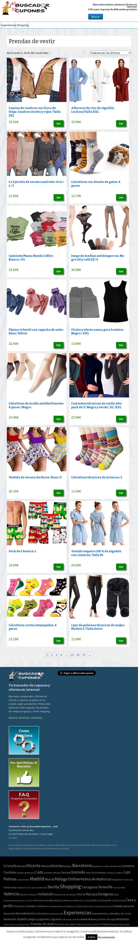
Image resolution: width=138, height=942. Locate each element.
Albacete (21, 866)
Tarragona (89, 887)
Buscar (95, 16)
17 (83, 655)
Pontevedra (10, 887)
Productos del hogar (65, 924)
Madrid (37, 879)
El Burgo (57, 872)
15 (72, 655)
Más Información (106, 937)
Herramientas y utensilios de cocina (111, 913)
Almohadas (39, 900)
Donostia (48, 872)
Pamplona (116, 879)
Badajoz (67, 866)
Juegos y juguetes (38, 919)
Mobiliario (122, 919)
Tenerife (105, 886)
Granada (78, 872)
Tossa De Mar (119, 887)
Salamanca (22, 887)
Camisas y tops (118, 900)
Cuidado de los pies (103, 906)
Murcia (49, 879)
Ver (58, 123)
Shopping (22, 25)
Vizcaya (91, 894)
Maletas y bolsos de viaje (102, 919)
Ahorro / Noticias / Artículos (25, 717)
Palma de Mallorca (95, 879)
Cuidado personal (123, 906)
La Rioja (109, 872)
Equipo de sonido (56, 913)
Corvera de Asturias (25, 872)
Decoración (9, 913)
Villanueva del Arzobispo (64, 894)
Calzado (85, 900)
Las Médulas (119, 873)
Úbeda (116, 895)
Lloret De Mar (23, 879)
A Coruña (10, 866)
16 (78, 655)
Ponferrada (127, 879)
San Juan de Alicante (37, 887)
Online (74, 879)
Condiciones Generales (21, 830)
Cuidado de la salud (84, 906)
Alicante (33, 865)
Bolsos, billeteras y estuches (68, 900)
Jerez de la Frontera (96, 872)
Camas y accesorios (100, 900)
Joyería (22, 919)
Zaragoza (105, 894)
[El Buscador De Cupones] (26, 7)
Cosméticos (69, 906)
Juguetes (56, 919)
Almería (45, 866)
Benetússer (97, 866)
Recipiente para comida (120, 924)
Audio (46, 900)
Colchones (42, 906)
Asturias (56, 865)
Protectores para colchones (88, 924)
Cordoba (10, 872)
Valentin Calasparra (29, 894)
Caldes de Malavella (112, 866)
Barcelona (82, 865)
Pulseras (106, 924)
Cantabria (128, 866)
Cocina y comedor (25, 906)
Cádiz (39, 872)
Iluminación (10, 919)
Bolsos (52, 900)
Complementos (55, 906)
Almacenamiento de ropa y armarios (18, 900)
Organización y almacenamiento (17, 924)
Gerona (65, 872)
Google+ (13, 837)
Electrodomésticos (26, 913)
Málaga (61, 879)
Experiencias (8, 25)
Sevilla (53, 886)
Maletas (84, 919)
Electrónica (43, 913)
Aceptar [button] (91, 937)
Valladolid (45, 894)
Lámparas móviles (71, 919)
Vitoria (81, 894)
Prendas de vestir (42, 924)
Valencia (11, 894)
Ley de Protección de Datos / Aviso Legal (31, 834)
